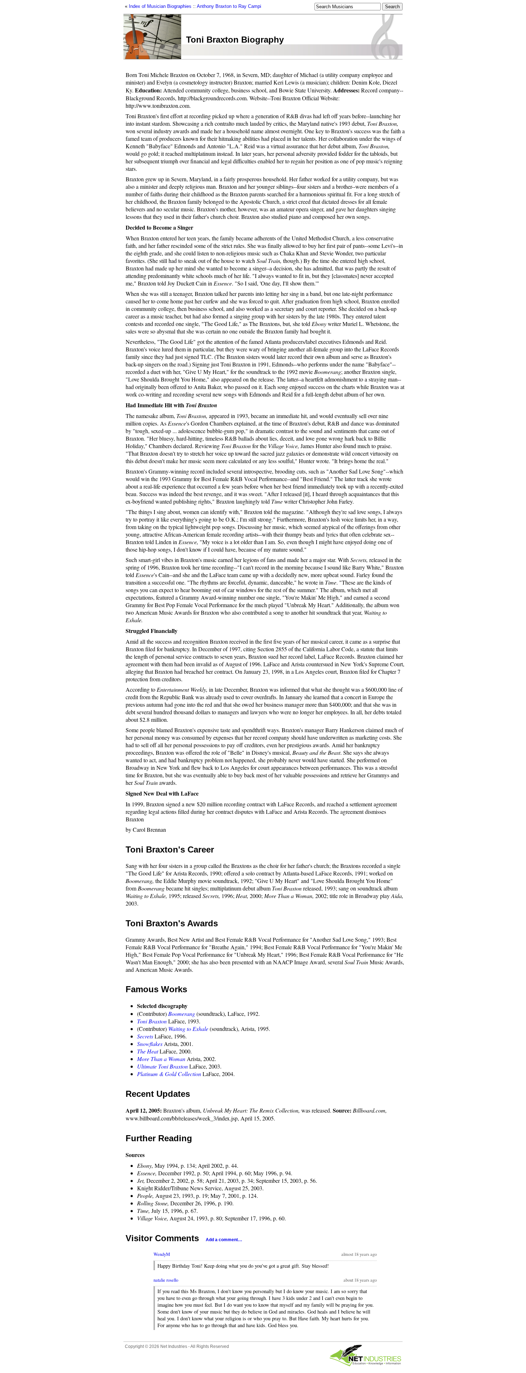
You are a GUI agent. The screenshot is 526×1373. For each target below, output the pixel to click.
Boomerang (181, 1013)
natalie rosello (166, 1280)
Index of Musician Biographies (160, 6)
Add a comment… (224, 1239)
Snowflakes (149, 1043)
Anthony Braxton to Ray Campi (229, 6)
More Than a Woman (161, 1058)
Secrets (145, 1036)
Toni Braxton (152, 1021)
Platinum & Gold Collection (169, 1073)
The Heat (147, 1051)
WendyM (162, 1254)
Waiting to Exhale (188, 1028)
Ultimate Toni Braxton (162, 1066)
